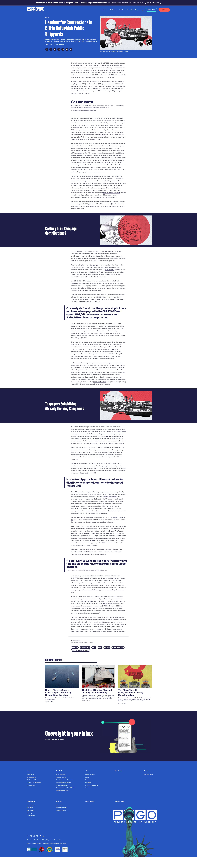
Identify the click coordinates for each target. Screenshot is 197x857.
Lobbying (107, 647)
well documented (83, 473)
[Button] (142, 10)
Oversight (74, 647)
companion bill (109, 270)
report (77, 127)
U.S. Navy (102, 51)
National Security (85, 647)
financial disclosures (110, 496)
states (80, 153)
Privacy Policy (52, 843)
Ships (100, 647)
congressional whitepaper (114, 363)
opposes (92, 540)
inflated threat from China (85, 601)
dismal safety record (99, 382)
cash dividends (110, 436)
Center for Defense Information (80, 650)
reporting (104, 466)
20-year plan (79, 543)
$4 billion (94, 88)
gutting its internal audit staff (111, 193)
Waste (94, 647)
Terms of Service (60, 843)
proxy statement (100, 441)
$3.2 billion (114, 75)
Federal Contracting (118, 647)
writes (107, 162)
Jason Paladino (75, 641)
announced (106, 84)
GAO (103, 543)
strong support (94, 265)
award (112, 349)
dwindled (102, 135)
